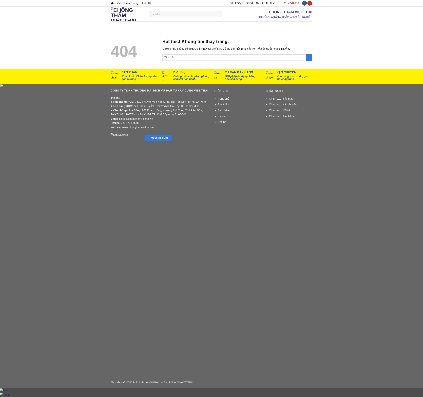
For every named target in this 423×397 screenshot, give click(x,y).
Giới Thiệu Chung (127, 3)
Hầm (178, 25)
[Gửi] (219, 14)
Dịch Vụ (270, 25)
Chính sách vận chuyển (283, 104)
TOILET (191, 25)
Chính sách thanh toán (282, 116)
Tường (205, 25)
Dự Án (256, 25)
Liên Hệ (147, 3)
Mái (156, 25)
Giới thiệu (223, 104)
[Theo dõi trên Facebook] (304, 3)
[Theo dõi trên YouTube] (309, 3)
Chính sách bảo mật (280, 98)
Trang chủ (223, 98)
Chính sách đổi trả (279, 110)
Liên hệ (221, 122)
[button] (303, 25)
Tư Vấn (285, 25)
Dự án (221, 116)
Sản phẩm (223, 110)
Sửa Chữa (238, 25)
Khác (221, 25)
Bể (166, 25)
